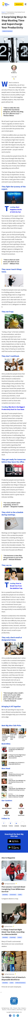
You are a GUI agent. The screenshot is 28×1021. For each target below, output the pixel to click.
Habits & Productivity (7, 31)
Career (11, 982)
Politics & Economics (20, 982)
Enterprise (23, 1008)
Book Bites (5, 894)
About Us (4, 1009)
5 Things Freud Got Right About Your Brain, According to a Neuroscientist (13, 931)
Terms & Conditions (11, 1009)
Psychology (12, 937)
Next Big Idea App (5, 1008)
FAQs (19, 1008)
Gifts (11, 1008)
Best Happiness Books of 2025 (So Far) (16, 209)
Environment (13, 894)
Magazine (4, 12)
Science (19, 937)
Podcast (15, 1008)
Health (20, 894)
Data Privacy (19, 1009)
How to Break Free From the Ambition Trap (16, 585)
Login (24, 1009)
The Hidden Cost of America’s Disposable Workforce (14, 978)
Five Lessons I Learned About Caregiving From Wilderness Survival (13, 889)
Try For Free (19, 4)
